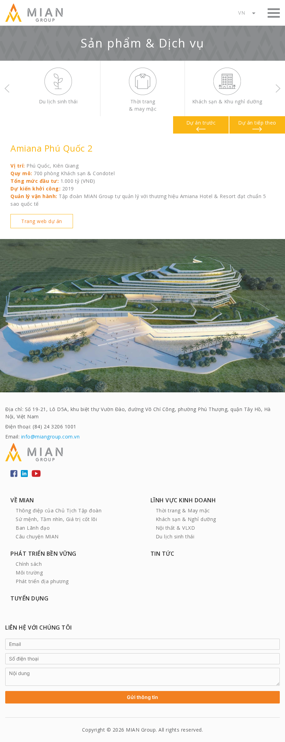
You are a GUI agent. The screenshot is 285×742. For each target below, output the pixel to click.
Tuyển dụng (29, 598)
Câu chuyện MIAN (37, 536)
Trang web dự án (41, 221)
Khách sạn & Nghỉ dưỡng (186, 519)
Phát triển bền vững (43, 553)
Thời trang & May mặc (183, 510)
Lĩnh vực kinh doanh (183, 500)
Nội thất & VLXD (175, 527)
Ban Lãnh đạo (33, 527)
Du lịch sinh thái (175, 536)
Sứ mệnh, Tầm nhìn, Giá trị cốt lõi (56, 519)
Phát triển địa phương (42, 581)
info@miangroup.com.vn (50, 436)
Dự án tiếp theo (257, 122)
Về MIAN (22, 500)
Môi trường (29, 572)
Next (278, 88)
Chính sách (29, 563)
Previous (7, 88)
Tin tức (162, 553)
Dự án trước (201, 122)
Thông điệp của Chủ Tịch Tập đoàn (58, 510)
